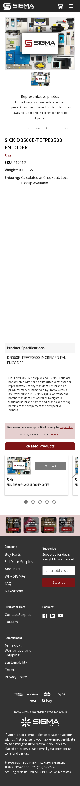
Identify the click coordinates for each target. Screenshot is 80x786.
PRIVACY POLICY (25, 767)
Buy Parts (13, 554)
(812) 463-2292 (46, 767)
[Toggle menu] (71, 6)
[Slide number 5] (54, 502)
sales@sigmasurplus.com (27, 744)
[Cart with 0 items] (60, 6)
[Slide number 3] (40, 502)
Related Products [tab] (40, 446)
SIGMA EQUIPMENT (26, 762)
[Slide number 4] (47, 502)
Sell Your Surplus (19, 561)
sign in (55, 434)
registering (66, 427)
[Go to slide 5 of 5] (5, 473)
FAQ (8, 583)
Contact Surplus (18, 614)
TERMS (9, 767)
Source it (50, 466)
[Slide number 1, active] (26, 502)
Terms (10, 669)
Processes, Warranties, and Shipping (18, 650)
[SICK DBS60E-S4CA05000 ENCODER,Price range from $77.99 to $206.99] (19, 466)
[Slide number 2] (33, 502)
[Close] (74, 23)
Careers (11, 621)
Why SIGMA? (15, 576)
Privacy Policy (16, 676)
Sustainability (16, 662)
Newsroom (14, 590)
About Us (12, 568)
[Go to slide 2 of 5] (74, 473)
